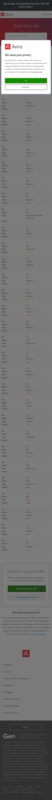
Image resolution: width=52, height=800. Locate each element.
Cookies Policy (37, 72)
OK (26, 81)
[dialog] (26, 67)
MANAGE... (26, 87)
